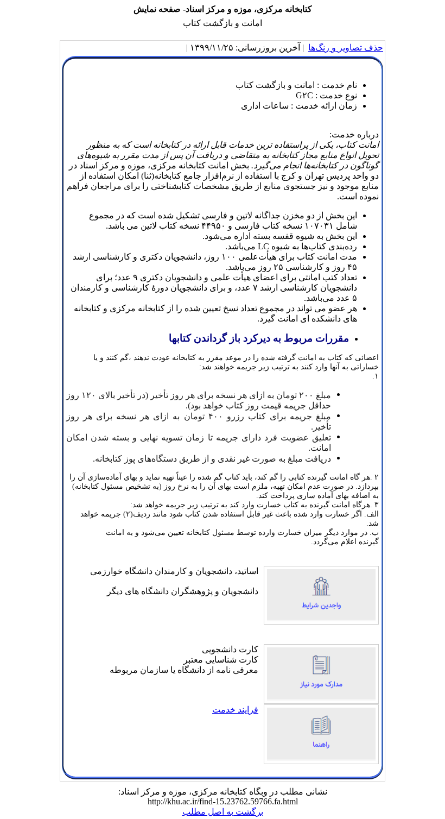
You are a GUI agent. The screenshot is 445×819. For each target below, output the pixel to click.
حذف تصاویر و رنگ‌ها (345, 47)
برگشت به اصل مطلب (222, 811)
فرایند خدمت (235, 709)
